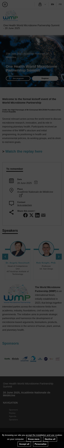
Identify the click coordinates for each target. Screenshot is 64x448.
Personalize (40, 444)
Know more (33, 439)
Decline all (50, 439)
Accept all (24, 444)
